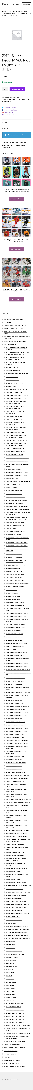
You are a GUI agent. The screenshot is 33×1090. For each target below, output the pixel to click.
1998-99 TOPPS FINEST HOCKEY (15, 852)
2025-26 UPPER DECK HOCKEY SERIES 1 (16, 398)
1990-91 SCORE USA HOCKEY (14, 910)
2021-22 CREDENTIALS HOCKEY (14, 634)
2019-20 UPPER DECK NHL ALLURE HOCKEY (18, 706)
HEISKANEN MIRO (11, 960)
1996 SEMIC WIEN (11, 923)
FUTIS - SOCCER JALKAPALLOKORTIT (14, 1048)
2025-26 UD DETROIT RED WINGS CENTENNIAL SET (15, 423)
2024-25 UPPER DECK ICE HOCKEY (15, 452)
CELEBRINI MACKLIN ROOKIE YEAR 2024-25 (17, 929)
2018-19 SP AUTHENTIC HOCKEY (15, 725)
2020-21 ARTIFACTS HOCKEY (14, 684)
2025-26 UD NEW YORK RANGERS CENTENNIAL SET (15, 412)
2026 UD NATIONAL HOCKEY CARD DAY (16, 389)
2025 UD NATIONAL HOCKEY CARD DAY (16, 440)
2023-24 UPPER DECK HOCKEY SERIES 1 (16, 546)
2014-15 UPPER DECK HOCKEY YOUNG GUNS (18, 830)
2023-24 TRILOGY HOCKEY (13, 535)
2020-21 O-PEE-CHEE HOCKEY (14, 700)
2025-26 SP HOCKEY (11, 386)
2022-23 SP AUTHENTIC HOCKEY (15, 587)
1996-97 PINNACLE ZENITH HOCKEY (16, 883)
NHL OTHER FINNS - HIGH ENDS (15, 1004)
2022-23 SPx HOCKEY (12, 593)
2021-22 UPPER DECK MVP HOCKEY (15, 678)
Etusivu (6, 11)
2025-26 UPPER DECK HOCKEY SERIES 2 (16, 395)
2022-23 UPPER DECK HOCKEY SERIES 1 (16, 616)
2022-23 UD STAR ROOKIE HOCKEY (15, 624)
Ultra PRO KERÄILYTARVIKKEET (12, 1060)
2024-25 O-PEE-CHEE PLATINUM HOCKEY (17, 461)
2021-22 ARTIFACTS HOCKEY (14, 631)
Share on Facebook (11, 110)
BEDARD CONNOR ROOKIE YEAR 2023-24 (17, 926)
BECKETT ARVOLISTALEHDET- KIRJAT (14, 1066)
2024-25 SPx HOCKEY (12, 478)
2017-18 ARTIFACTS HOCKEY (14, 766)
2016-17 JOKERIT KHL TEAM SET (15, 1016)
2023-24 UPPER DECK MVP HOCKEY (15, 565)
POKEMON (7, 1057)
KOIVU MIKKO (10, 973)
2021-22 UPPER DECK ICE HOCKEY (15, 655)
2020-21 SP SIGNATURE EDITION (15, 681)
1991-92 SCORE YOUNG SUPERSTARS (16, 901)
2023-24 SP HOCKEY (11, 528)
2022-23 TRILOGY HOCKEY (13, 599)
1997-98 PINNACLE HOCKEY (13, 871)
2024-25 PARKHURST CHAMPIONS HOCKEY (17, 458)
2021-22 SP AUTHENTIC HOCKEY (15, 646)
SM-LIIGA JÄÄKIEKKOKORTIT (12, 1044)
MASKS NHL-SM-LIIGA (12, 367)
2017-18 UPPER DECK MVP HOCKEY (16, 99)
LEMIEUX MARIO (10, 948)
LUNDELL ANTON (11, 982)
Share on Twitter (10, 107)
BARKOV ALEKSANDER (12, 957)
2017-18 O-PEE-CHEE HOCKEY (14, 760)
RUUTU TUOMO (10, 988)
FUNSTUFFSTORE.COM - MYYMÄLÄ (13, 319)
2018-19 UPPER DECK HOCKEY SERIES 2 (16, 728)
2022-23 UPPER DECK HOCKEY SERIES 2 (16, 613)
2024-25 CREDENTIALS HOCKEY (14, 455)
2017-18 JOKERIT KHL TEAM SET (15, 1013)
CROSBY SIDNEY (10, 942)
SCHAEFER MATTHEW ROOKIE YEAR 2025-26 (18, 938)
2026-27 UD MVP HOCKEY (13, 371)
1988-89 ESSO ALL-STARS (13, 917)
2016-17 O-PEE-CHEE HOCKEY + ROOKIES (17, 775)
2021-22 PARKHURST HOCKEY (14, 640)
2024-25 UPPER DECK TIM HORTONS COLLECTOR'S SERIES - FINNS (16, 444)
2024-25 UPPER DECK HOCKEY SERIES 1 (16, 475)
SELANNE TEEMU (10, 994)
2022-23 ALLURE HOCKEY (13, 568)
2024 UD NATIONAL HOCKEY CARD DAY (16, 500)
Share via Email (10, 115)
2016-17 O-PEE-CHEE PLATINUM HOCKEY (17, 778)
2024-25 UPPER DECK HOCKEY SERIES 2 (16, 472)
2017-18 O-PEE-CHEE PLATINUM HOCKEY (17, 740)
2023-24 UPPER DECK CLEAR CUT (15, 469)
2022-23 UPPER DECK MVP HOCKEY (15, 628)
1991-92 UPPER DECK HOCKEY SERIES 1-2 (17, 904)
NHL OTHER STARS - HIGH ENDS (15, 954)
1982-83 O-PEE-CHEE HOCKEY (14, 920)
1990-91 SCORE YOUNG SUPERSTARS (16, 907)
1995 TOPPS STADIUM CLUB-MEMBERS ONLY (18, 886)
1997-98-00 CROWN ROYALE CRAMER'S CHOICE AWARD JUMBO (16, 859)
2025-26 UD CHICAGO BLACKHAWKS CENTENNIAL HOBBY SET (16, 402)
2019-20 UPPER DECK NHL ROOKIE (15, 709)
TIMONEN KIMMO (11, 997)
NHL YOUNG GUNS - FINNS (13, 1007)
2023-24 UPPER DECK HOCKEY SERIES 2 (16, 543)
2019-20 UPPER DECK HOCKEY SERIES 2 (16, 712)
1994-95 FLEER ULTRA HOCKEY (14, 889)
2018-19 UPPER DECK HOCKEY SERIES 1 (16, 731)
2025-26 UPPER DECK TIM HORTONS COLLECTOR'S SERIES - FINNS (16, 436)
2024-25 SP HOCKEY (11, 488)
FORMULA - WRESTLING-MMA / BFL (13, 329)
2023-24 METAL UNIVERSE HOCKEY (15, 522)
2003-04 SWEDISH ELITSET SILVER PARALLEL (18, 1033)
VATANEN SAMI (10, 1001)
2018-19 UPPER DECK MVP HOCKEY (15, 734)
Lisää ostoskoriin (17, 89)
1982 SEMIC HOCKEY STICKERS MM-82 (16, 1041)
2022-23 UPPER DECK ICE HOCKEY (15, 605)
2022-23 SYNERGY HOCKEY (13, 596)
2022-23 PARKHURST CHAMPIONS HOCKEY (17, 584)
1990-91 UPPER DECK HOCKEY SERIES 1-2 (17, 914)
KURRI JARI (9, 976)
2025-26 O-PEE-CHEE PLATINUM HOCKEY (17, 374)
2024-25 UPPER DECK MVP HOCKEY (15, 497)
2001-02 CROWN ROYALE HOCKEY (15, 844)
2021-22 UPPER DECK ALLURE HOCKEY (16, 652)
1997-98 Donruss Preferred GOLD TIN (16, 868)
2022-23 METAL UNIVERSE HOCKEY (15, 574)
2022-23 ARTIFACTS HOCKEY (14, 571)
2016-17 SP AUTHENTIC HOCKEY (15, 781)
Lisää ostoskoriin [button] (16, 199)
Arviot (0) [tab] (5, 122)
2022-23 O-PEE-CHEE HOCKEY (14, 577)
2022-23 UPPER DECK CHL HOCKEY (15, 602)
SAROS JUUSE (10, 991)
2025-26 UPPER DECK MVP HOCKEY (15, 432)
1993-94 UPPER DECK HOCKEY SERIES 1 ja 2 (18, 892)
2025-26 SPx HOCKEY (12, 377)
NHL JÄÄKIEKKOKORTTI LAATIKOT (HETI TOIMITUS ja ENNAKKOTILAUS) (17, 353)
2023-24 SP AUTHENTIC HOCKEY (15, 525)
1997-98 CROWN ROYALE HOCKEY (15, 855)
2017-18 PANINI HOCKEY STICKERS (15, 737)
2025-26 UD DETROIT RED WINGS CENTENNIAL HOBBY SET (15, 407)
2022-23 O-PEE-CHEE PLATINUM (15, 580)
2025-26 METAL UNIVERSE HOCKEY (15, 383)
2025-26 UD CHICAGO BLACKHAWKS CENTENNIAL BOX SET (16, 428)
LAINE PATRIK (10, 979)
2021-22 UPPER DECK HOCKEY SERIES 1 (16, 667)
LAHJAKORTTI (8, 322)
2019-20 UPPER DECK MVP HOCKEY (15, 722)
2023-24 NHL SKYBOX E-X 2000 (14, 503)
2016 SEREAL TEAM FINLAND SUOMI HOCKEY (18, 802)
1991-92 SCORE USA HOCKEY (14, 898)
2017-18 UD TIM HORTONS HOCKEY (16, 763)
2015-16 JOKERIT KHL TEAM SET (15, 1019)
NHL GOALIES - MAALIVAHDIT (14, 951)
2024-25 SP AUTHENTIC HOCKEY (15, 448)
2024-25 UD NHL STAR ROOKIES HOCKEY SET (18, 481)
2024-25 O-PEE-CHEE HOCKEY (14, 491)
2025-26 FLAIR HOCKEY (12, 380)
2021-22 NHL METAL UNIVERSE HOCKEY (17, 643)
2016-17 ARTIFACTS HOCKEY (14, 769)
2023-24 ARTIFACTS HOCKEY (14, 557)
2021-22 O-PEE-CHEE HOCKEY (14, 637)
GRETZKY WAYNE (10, 945)
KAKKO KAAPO (10, 963)
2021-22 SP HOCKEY (11, 649)
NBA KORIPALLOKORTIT (10, 1051)
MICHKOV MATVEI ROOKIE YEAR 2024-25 (17, 935)
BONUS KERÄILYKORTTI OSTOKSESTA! (15, 325)
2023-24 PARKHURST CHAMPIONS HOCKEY (17, 509)
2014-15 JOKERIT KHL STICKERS (15, 1022)
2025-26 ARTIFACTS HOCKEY (14, 419)
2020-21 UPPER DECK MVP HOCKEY (15, 703)
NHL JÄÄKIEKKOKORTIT (16, 11)
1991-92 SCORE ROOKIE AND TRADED (16, 895)
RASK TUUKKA (10, 985)
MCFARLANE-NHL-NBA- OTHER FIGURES (15, 342)
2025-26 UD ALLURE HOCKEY (14, 392)
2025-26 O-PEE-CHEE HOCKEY (14, 416)
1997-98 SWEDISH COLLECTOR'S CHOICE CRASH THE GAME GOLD (17, 1037)
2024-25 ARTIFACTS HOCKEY (14, 494)
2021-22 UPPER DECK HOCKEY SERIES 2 (16, 664)
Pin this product (10, 112)
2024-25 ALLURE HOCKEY (13, 484)
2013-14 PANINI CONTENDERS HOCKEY (16, 836)
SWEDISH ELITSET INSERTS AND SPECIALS (18, 1025)
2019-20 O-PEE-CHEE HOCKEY (14, 719)
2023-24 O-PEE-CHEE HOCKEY (14, 554)
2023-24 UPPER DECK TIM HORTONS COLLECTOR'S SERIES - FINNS (16, 561)
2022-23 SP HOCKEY (11, 590)
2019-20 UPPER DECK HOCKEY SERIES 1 (16, 715)
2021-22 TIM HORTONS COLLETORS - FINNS (18, 670)
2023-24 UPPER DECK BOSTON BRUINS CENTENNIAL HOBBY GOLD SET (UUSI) (16, 518)
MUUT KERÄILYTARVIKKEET (11, 1063)
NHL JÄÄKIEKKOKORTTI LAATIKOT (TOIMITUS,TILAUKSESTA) (15, 358)
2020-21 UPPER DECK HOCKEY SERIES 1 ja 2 (18, 692)
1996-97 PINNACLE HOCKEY (13, 879)
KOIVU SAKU (9, 969)
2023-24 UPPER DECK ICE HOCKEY (15, 531)
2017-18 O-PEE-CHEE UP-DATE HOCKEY (16, 743)
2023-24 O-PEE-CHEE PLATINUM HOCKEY (17, 506)
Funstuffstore (10, 4)
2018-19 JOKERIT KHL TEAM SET (15, 1010)
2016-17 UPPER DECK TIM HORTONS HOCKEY (18, 799)
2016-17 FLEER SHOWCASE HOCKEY (15, 772)
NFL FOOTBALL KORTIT (10, 1054)
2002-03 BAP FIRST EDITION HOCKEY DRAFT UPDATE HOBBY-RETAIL (18, 840)
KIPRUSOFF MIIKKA (11, 966)
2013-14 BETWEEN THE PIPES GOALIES (16, 833)
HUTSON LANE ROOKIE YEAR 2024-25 (16, 932)
